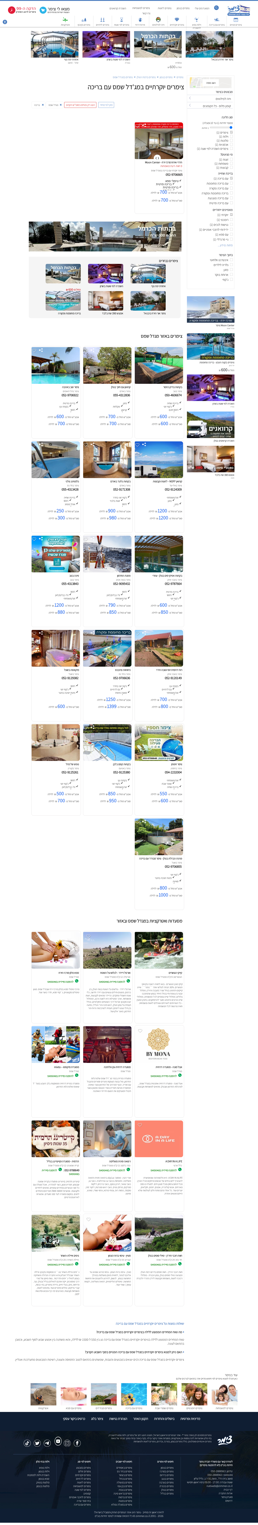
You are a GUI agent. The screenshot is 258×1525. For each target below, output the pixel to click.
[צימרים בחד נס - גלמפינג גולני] (55, 477)
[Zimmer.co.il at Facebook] (77, 1441)
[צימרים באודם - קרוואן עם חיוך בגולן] (106, 383)
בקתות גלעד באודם (120, 481)
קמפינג (87, 1493)
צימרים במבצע (83, 1468)
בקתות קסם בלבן (122, 764)
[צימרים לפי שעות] (121, 21)
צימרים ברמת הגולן (146, 77)
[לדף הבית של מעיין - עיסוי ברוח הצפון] (106, 1251)
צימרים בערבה (166, 1482)
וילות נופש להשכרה (196, 26)
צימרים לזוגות (164, 8)
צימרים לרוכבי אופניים (80, 1497)
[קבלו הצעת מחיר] (52, 13)
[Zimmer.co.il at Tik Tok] (27, 1441)
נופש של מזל (72, 764)
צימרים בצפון (183, 8)
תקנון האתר (140, 1418)
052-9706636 (122, 678)
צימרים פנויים (236, 24)
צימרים (180, 77)
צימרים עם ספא (73, 1408)
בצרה (232, 406)
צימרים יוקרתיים (177, 24)
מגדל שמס (156, 170)
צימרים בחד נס (124, 1471)
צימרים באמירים (124, 1468)
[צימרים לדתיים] (102, 21)
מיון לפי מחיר (106, 105)
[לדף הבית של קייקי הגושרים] (158, 968)
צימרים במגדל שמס (123, 77)
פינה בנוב (74, 575)
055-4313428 (71, 489)
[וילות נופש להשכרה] (196, 21)
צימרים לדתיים (102, 24)
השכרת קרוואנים (118, 8)
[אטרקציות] (65, 21)
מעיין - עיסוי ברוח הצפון (119, 1255)
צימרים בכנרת (167, 1486)
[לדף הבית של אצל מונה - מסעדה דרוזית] (158, 1063)
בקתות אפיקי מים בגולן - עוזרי (167, 575)
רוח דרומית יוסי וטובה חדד (169, 670)
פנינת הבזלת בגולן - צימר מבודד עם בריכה (160, 858)
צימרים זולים (84, 1471)
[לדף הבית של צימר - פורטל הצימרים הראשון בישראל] (225, 1444)
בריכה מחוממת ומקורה (69, 313)
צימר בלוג (97, 1418)
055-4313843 (71, 583)
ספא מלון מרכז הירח (69, 973)
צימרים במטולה (124, 1482)
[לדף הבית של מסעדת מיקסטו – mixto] (55, 1063)
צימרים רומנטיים (194, 1408)
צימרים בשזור (125, 1475)
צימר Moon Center (225, 325)
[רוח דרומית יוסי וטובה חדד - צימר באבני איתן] (158, 666)
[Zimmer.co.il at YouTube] (57, 1437)
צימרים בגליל (167, 1493)
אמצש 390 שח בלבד (112, 313)
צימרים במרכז (167, 1471)
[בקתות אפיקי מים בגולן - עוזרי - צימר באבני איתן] (158, 571)
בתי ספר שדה (84, 1501)
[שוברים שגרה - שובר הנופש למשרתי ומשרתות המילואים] (158, 21)
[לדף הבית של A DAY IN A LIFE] (158, 1157)
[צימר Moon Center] (210, 322)
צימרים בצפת (125, 1490)
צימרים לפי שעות (121, 24)
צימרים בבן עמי (124, 1486)
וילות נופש (44, 1468)
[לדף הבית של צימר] (238, 15)
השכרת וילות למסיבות (38, 1475)
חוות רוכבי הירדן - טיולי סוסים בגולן (165, 1255)
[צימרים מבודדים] (104, 1404)
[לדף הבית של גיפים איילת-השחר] (55, 1251)
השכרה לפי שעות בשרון (118, 59)
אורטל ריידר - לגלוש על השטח (115, 973)
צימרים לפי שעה (83, 1490)
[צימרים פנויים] (236, 21)
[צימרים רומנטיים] (194, 1404)
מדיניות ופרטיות (190, 1418)
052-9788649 (71, 1170)
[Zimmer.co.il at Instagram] (67, 1441)
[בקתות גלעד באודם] (106, 477)
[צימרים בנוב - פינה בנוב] (55, 571)
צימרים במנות (125, 1501)
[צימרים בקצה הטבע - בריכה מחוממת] (210, 359)
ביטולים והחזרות (164, 1418)
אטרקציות (65, 24)
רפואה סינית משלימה (120, 1161)
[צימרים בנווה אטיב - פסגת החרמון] (106, 571)
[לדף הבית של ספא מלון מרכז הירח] (55, 968)
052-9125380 (122, 772)
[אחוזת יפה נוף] (54, 33)
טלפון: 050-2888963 (222, 1471)
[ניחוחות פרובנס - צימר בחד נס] (106, 666)
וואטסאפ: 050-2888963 (220, 1475)
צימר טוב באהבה (70, 387)
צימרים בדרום (167, 1475)
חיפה (232, 478)
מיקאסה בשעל (71, 670)
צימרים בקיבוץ (84, 24)
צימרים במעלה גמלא (121, 1504)
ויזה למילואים (158, 24)
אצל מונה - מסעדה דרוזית (169, 1067)
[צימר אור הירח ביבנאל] (209, 33)
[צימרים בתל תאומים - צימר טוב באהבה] (55, 383)
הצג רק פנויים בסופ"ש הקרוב (80, 105)
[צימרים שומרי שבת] (164, 1404)
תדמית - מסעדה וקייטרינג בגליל (63, 1161)
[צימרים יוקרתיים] (177, 21)
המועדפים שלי (202, 8)
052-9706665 (174, 174)
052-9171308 (122, 489)
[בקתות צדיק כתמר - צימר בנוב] (158, 383)
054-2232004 (174, 772)
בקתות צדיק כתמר (172, 387)
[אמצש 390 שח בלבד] (210, 471)
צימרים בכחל (125, 1479)
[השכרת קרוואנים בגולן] (210, 437)
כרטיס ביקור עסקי (74, 1418)
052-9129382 (71, 678)
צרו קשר (146, 13)
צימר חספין (176, 764)
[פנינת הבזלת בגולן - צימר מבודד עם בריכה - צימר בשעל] (158, 854)
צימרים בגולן (167, 1490)
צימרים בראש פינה (123, 1493)
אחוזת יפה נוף (71, 59)
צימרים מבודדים (104, 1408)
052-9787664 (174, 583)
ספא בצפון (44, 1479)
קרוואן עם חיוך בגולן (121, 387)
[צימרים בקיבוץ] (84, 21)
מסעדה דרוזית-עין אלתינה (117, 1067)
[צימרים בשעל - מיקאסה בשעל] (55, 666)
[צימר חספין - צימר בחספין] (158, 760)
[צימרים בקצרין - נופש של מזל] (55, 760)
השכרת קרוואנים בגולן (224, 440)
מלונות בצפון (43, 1486)
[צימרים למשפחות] (224, 1404)
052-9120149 (174, 678)
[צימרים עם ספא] (74, 1404)
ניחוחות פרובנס (123, 670)
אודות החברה (226, 1493)
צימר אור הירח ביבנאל (222, 59)
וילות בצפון (44, 1471)
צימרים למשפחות (141, 8)
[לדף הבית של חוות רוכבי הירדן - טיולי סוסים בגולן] (158, 1251)
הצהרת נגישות (118, 1418)
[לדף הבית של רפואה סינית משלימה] (106, 1157)
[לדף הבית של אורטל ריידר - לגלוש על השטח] (106, 968)
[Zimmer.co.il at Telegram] (47, 1441)
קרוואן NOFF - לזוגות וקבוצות (167, 481)
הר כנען (231, 365)
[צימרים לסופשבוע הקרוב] (19, 13)
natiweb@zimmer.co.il (220, 1486)
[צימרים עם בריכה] (217, 21)
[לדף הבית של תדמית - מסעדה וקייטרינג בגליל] (55, 1157)
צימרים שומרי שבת (164, 1408)
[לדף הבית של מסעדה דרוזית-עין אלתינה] (106, 1063)
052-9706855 (174, 866)
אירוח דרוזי (140, 24)
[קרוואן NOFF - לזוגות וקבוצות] (158, 477)
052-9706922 (71, 395)
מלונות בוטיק (42, 1482)
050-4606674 (174, 395)
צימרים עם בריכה (217, 24)
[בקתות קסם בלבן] (106, 760)
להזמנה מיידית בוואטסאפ (112, 982)
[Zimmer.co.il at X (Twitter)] (37, 1441)
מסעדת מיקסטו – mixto (66, 1067)
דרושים (229, 1501)
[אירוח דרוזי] (140, 21)
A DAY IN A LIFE (174, 1161)
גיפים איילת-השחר (69, 1255)
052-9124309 (174, 489)
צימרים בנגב (167, 1479)
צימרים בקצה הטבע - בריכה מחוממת (217, 362)
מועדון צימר (227, 1497)
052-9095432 (122, 583)
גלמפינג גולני (72, 481)
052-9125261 (71, 772)
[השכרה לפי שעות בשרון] (106, 33)
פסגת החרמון (124, 575)
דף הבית (228, 1489)
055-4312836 (122, 395)
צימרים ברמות (125, 1497)
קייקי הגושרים (175, 973)
